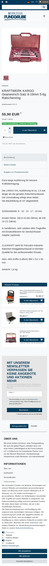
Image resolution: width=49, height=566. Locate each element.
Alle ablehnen (24, 556)
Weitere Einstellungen (10, 546)
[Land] (28, 2)
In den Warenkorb (29, 130)
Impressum (34, 523)
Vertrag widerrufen (19, 426)
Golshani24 (8, 473)
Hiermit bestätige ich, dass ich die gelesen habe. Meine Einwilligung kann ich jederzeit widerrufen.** (25, 401)
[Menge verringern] (9, 132)
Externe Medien (12, 538)
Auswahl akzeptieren (24, 561)
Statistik (9, 535)
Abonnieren (23, 410)
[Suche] (44, 7)
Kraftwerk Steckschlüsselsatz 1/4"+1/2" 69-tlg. (29, 331)
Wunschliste (8, 137)
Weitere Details (10, 165)
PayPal (8, 540)
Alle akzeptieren (24, 551)
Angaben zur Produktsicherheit (16, 172)
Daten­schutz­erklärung (24, 528)
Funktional (10, 543)
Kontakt (34, 426)
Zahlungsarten (9, 482)
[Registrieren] (7, 2)
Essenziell (10, 532)
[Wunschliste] (36, 2)
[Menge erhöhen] (9, 128)
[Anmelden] (2, 2)
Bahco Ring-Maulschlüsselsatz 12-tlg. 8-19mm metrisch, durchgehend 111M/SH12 (31, 292)
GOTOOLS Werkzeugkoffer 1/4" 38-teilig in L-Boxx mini (31, 311)
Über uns (7, 468)
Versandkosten (10, 477)
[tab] (24, 157)
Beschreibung (9, 157)
